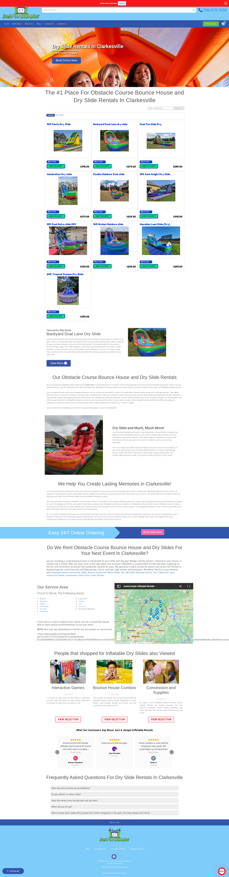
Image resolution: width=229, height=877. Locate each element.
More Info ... (53, 162)
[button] (57, 752)
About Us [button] (29, 24)
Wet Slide (130, 572)
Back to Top (114, 822)
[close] (225, 3)
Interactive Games (55, 575)
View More (57, 363)
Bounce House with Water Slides (104, 572)
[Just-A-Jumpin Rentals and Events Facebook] (114, 856)
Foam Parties (97, 575)
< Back (50, 115)
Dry (122, 572)
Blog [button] (39, 24)
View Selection (68, 719)
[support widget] (222, 871)
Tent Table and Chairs (164, 572)
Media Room (136, 849)
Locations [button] (61, 24)
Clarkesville (89, 385)
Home (6, 24)
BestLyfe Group (121, 867)
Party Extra (84, 575)
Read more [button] (114, 752)
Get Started (14, 871)
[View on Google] (75, 749)
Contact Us (49, 24)
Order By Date (210, 24)
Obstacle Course (144, 572)
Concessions (71, 575)
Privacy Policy (118, 849)
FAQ (88, 849)
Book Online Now (66, 60)
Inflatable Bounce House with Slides (69, 572)
